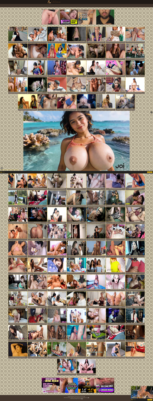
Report (82, 398)
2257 (88, 397)
